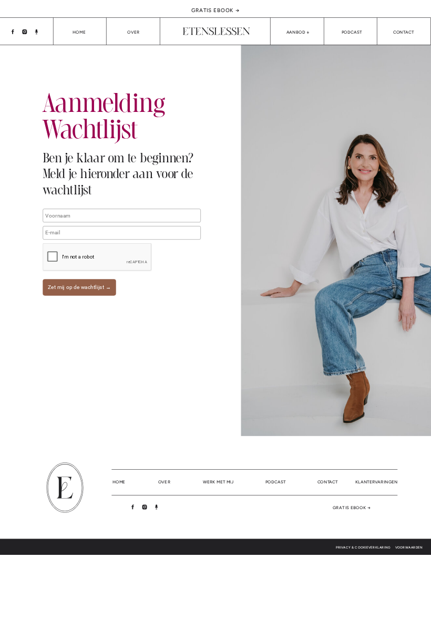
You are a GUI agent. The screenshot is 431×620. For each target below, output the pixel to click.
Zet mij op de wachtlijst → (79, 287)
